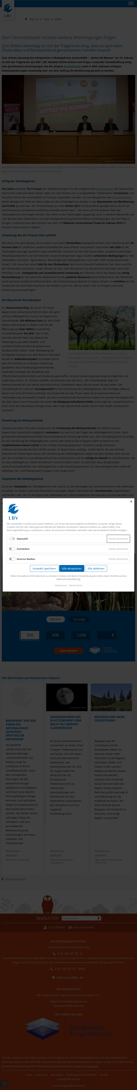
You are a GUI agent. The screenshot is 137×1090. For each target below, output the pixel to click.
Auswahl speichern (44, 568)
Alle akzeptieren (72, 568)
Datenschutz (75, 585)
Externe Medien (26, 559)
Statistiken (23, 548)
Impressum (61, 585)
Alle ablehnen (96, 568)
